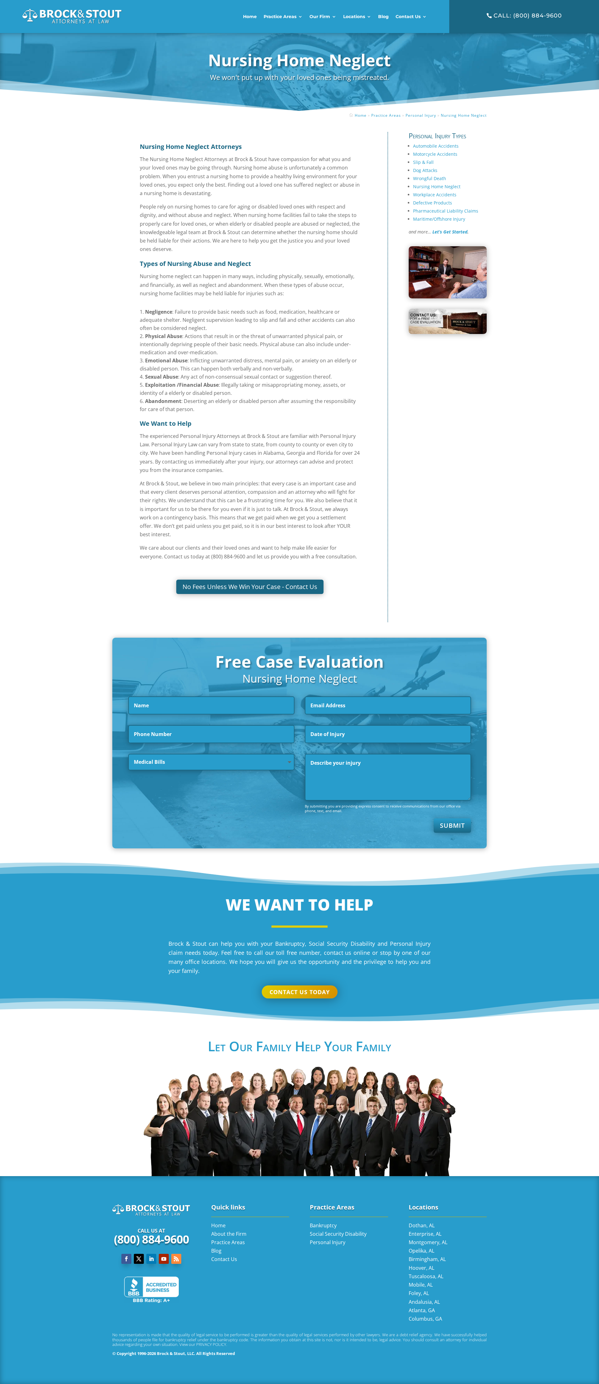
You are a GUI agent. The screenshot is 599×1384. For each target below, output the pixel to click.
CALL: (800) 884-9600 (528, 15)
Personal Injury (421, 115)
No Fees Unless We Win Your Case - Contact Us (250, 586)
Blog (383, 16)
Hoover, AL (421, 1267)
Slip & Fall (423, 162)
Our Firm (319, 16)
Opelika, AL (421, 1250)
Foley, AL (419, 1293)
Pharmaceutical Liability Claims (445, 211)
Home (250, 16)
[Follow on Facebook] (126, 1259)
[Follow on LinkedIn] (151, 1259)
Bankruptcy (323, 1225)
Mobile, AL (421, 1284)
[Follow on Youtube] (164, 1259)
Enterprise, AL (425, 1233)
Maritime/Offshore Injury (439, 219)
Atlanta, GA (422, 1310)
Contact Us (408, 16)
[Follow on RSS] (176, 1259)
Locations (354, 16)
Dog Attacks (425, 170)
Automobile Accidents (436, 146)
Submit (452, 825)
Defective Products (432, 203)
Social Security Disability (338, 1233)
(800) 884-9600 (151, 1239)
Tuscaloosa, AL (426, 1276)
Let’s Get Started (449, 232)
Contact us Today (300, 992)
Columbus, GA (425, 1318)
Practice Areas (280, 16)
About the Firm (228, 1233)
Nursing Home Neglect (464, 115)
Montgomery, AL (428, 1242)
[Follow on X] (139, 1259)
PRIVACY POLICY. (211, 1344)
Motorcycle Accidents (435, 154)
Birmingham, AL (427, 1259)
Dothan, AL (422, 1225)
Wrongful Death (429, 178)
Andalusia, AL (424, 1301)
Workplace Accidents (434, 195)
